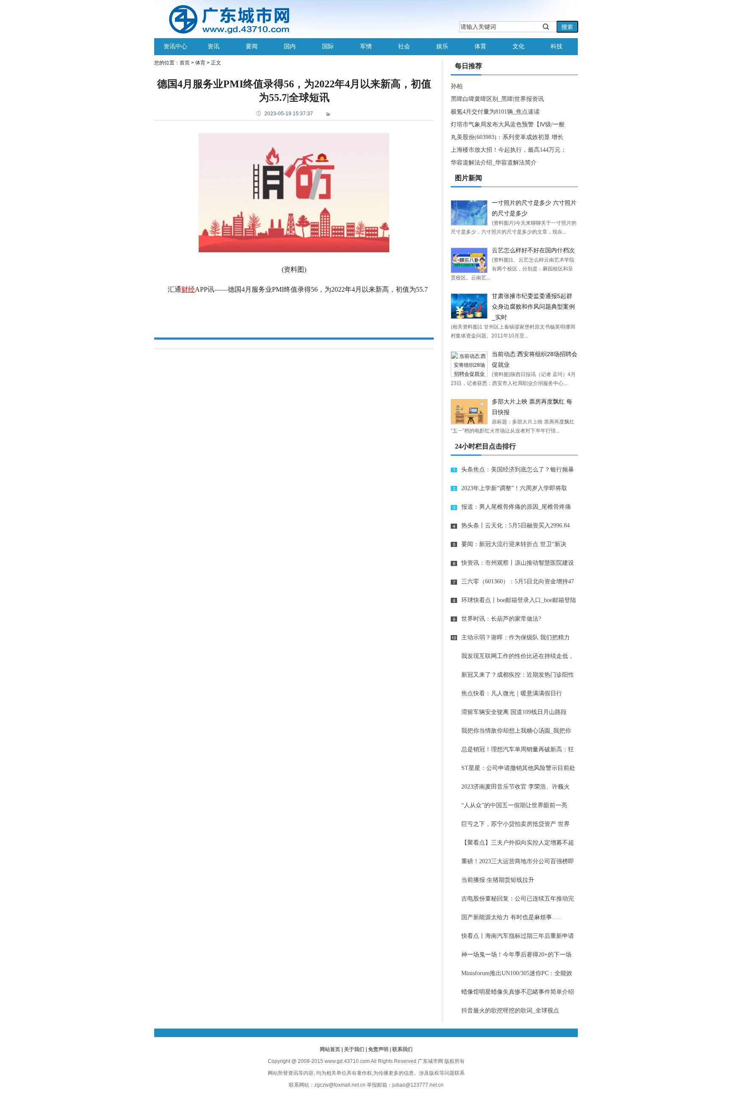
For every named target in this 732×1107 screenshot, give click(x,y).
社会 (404, 46)
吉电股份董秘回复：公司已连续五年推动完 (517, 898)
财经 (188, 289)
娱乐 (442, 46)
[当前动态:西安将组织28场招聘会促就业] (469, 364)
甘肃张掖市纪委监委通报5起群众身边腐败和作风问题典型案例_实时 (533, 307)
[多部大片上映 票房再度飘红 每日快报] (469, 411)
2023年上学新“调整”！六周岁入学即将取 (514, 488)
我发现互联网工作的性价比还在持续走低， (517, 656)
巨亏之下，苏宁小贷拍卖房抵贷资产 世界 (515, 824)
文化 (518, 46)
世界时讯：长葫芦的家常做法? (501, 619)
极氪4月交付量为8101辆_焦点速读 (495, 112)
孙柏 (457, 86)
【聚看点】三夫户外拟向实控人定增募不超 (517, 842)
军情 (366, 46)
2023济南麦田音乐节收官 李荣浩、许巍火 (515, 787)
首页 (185, 63)
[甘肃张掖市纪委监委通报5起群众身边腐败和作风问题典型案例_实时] (469, 306)
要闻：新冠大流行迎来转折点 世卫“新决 (513, 544)
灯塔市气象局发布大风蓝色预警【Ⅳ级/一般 (508, 124)
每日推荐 (468, 66)
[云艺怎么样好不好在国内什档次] (469, 260)
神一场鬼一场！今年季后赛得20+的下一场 (516, 954)
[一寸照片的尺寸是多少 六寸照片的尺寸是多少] (469, 213)
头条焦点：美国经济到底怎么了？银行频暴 (517, 469)
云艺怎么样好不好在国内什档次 (533, 250)
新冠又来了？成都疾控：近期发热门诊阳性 (517, 675)
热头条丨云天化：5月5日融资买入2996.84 (515, 525)
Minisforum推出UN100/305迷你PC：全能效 (516, 973)
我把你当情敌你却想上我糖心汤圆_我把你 (516, 731)
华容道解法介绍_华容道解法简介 (494, 162)
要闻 (252, 46)
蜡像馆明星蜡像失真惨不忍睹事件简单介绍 (517, 992)
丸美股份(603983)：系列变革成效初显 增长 (507, 137)
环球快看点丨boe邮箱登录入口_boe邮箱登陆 (518, 600)
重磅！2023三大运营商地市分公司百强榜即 (517, 861)
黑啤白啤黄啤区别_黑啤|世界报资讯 (497, 99)
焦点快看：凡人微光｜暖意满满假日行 (511, 693)
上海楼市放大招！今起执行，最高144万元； (508, 150)
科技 (557, 46)
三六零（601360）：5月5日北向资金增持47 (517, 581)
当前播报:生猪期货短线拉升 (497, 880)
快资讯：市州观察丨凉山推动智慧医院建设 (517, 563)
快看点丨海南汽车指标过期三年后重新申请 (517, 936)
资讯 (213, 46)
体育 (480, 46)
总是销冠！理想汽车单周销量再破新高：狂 (517, 749)
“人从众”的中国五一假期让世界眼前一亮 (514, 805)
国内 (290, 46)
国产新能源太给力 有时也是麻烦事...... (511, 917)
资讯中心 (175, 46)
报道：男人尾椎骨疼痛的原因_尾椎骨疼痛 (516, 507)
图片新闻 (468, 177)
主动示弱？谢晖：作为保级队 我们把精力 (515, 637)
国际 (328, 46)
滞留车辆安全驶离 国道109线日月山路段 (514, 712)
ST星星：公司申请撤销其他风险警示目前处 (518, 768)
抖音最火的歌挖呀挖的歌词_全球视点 (510, 1010)
